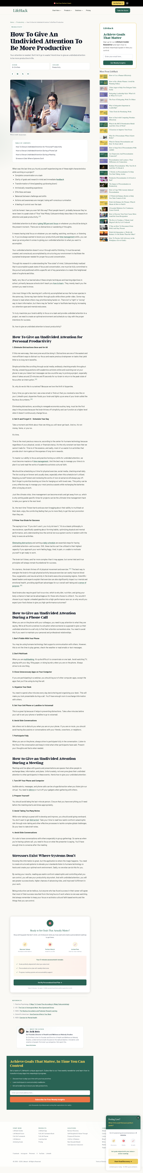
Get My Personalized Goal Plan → (50, 982)
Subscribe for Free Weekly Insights (50, 1099)
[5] (21, 585)
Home (12, 22)
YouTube (41, 1153)
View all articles (31, 1045)
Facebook (16, 1153)
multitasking (29, 659)
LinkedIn (48, 1153)
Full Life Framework (19, 1136)
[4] (70, 569)
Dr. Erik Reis (16, 67)
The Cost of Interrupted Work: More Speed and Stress (36, 1007)
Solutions (78, 10)
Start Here (55, 10)
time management (67, 237)
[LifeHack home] (20, 10)
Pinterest (32, 1153)
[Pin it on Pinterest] (17, 74)
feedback (60, 179)
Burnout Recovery (73, 1131)
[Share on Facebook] (12, 74)
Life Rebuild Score (18, 1133)
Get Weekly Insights (118, 63)
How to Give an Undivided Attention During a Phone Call (36, 150)
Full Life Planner (43, 1136)
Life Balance (16, 1139)
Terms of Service (101, 1161)
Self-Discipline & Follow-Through (78, 1133)
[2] (36, 379)
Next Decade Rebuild (74, 1142)
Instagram (24, 1153)
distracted (34, 820)
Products (67, 10)
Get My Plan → (118, 3)
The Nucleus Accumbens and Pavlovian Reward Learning (38, 1011)
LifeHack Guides (18, 1131)
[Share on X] (23, 74)
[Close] (127, 3)
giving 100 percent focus (48, 223)
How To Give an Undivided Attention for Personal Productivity (39, 147)
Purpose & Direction (74, 1136)
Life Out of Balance (73, 1139)
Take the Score (122, 10)
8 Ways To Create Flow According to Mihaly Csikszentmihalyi (49, 1004)
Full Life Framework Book (46, 1133)
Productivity (20, 22)
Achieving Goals (18, 1142)
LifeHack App (43, 1131)
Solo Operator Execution (75, 1145)
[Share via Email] (28, 74)
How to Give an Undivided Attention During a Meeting (35, 154)
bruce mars (22, 134)
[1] (40, 216)
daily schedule (49, 543)
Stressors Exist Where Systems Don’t (30, 158)
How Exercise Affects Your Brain (40, 1014)
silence (32, 790)
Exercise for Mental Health (28, 1018)
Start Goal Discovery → (123, 1161)
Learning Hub (43, 1139)
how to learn (58, 283)
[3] (31, 399)
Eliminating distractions (22, 543)
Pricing (88, 10)
